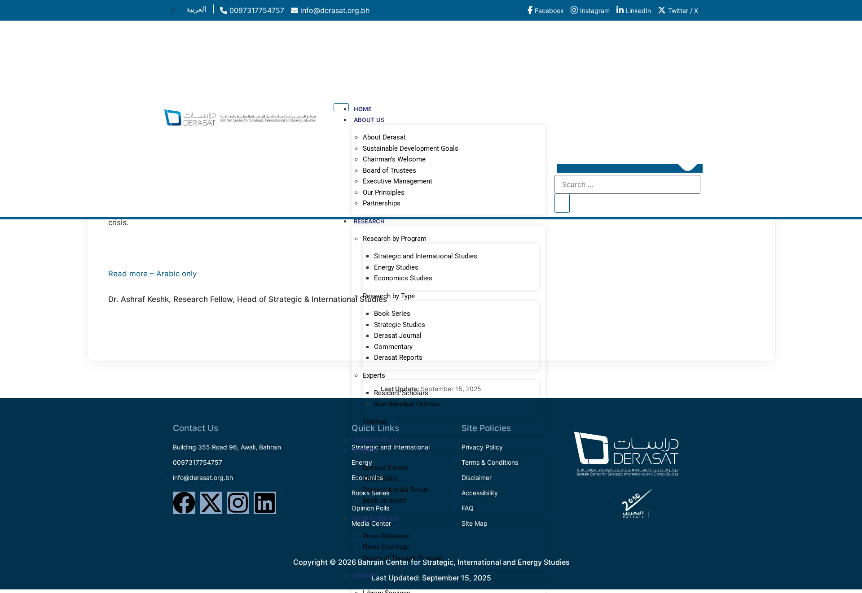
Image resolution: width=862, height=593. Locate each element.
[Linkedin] (265, 503)
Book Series (392, 314)
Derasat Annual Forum (396, 490)
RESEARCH (369, 221)
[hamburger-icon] (154, 8)
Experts (374, 375)
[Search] (562, 203)
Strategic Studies (399, 325)
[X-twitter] (211, 503)
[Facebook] (184, 503)
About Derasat (384, 137)
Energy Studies (396, 267)
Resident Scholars (401, 393)
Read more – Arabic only (152, 273)
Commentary (393, 347)
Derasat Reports (398, 357)
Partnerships (381, 203)
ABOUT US (369, 119)
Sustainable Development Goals (410, 148)
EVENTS (365, 450)
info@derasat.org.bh (333, 10)
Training (375, 422)
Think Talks (380, 479)
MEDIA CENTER (376, 518)
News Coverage (386, 547)
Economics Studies (403, 278)
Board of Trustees (389, 170)
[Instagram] (238, 503)
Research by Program (395, 239)
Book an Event (384, 501)
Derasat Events (385, 468)
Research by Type (389, 296)
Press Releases (386, 536)
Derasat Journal (398, 335)
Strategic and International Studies (425, 256)
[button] (630, 168)
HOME (363, 109)
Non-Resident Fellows (407, 404)
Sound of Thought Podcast (403, 558)
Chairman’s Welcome (394, 159)
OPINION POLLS (376, 439)
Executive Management (397, 181)
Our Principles (384, 192)
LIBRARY (366, 575)
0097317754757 (255, 10)
